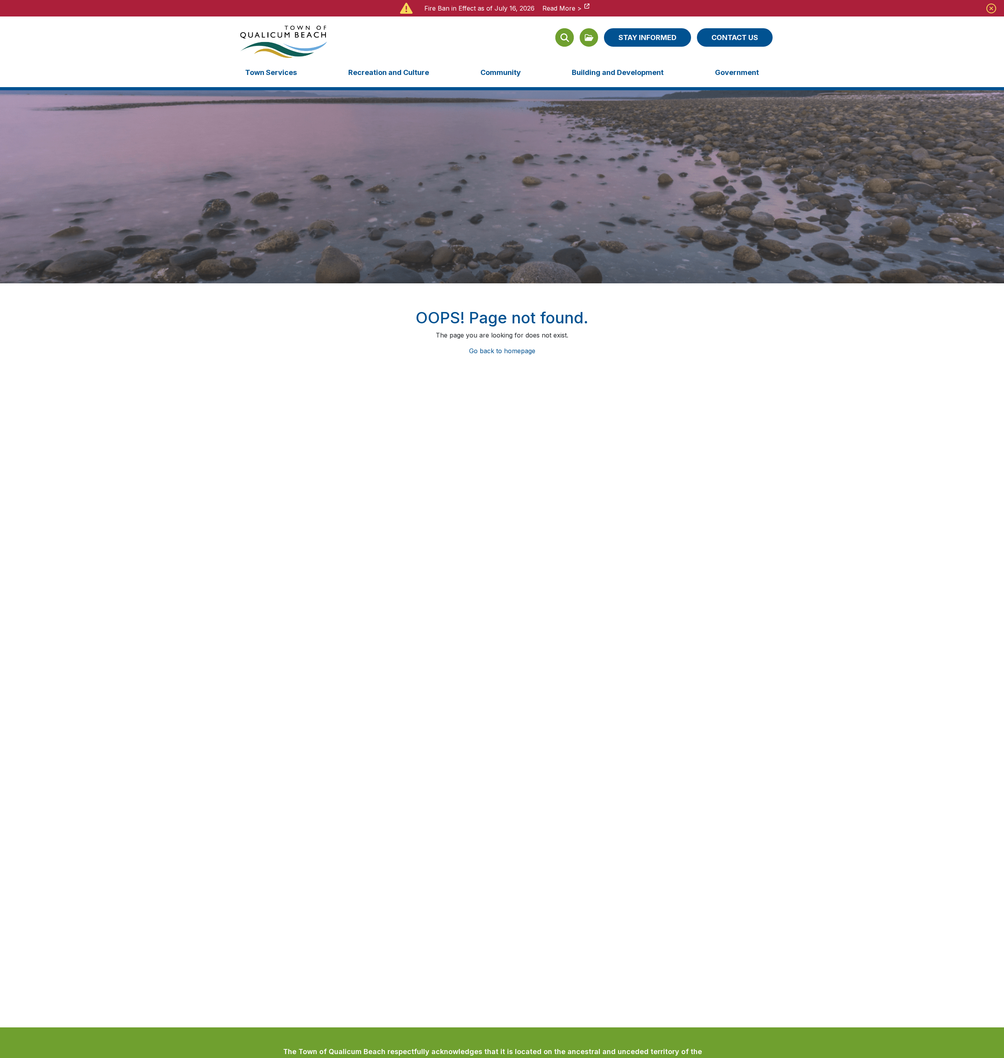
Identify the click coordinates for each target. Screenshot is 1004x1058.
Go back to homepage (502, 351)
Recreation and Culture (388, 72)
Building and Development (618, 72)
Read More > (562, 8)
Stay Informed (647, 37)
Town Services (271, 72)
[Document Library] (589, 37)
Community (500, 72)
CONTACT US (734, 37)
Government (737, 72)
